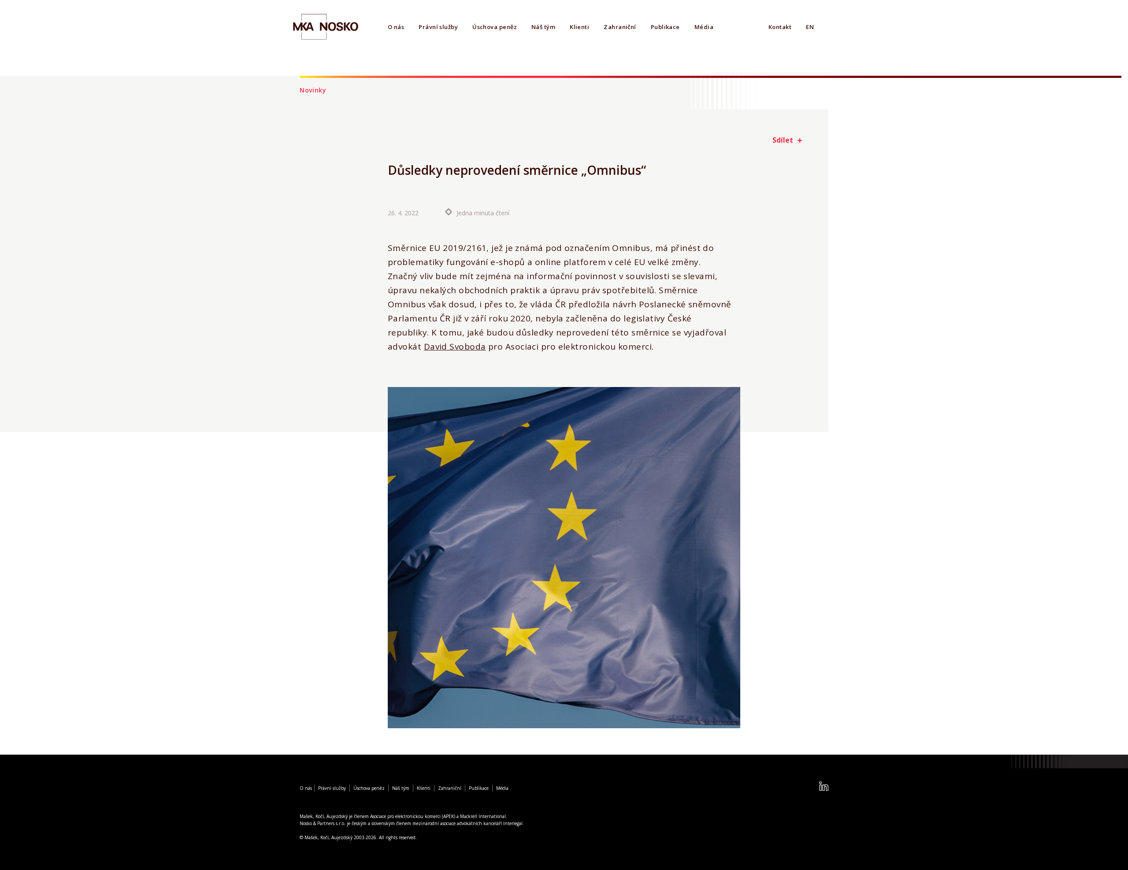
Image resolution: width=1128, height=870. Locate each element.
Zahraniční (620, 27)
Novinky (313, 90)
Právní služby (438, 27)
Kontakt (779, 27)
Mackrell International (483, 816)
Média (703, 27)
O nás (396, 27)
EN (810, 27)
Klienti (579, 27)
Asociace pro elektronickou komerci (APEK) (412, 816)
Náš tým (543, 27)
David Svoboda (455, 346)
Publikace (665, 27)
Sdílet (782, 140)
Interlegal (513, 823)
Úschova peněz (494, 27)
